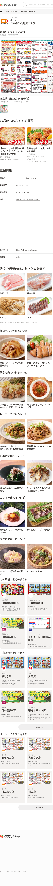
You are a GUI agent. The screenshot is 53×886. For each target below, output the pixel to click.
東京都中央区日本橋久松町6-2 (28, 200)
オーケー (14, 20)
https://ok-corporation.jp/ (26, 250)
